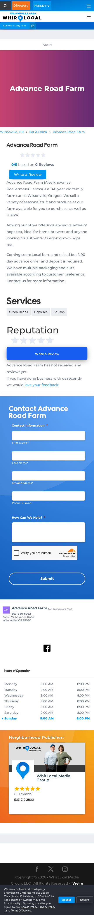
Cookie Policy (29, 907)
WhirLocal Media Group (54, 778)
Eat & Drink (38, 132)
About (47, 44)
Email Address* (22, 482)
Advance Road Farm (69, 132)
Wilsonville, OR (12, 132)
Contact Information (30, 425)
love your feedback (41, 385)
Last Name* (20, 462)
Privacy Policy (46, 907)
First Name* (20, 442)
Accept (66, 899)
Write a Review (28, 174)
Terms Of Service (21, 910)
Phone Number (22, 503)
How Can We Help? (28, 517)
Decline (85, 899)
